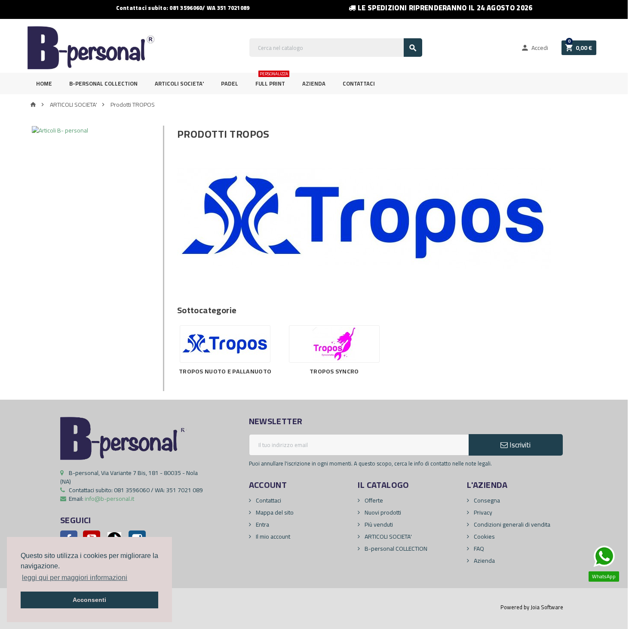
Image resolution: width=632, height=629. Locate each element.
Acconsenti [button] (89, 599)
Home (44, 83)
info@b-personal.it (109, 498)
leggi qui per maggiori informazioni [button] (74, 577)
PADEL (229, 83)
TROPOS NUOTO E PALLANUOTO (225, 371)
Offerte (373, 500)
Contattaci (359, 83)
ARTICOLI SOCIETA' (179, 83)
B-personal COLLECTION (395, 548)
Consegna (486, 500)
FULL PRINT (271, 81)
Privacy (482, 512)
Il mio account (272, 536)
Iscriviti (519, 445)
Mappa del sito (274, 512)
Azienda (313, 83)
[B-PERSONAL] (91, 47)
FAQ (478, 548)
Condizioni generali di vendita (511, 524)
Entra (262, 524)
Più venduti (378, 524)
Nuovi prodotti (382, 512)
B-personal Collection (103, 83)
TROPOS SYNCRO (334, 371)
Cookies (483, 536)
